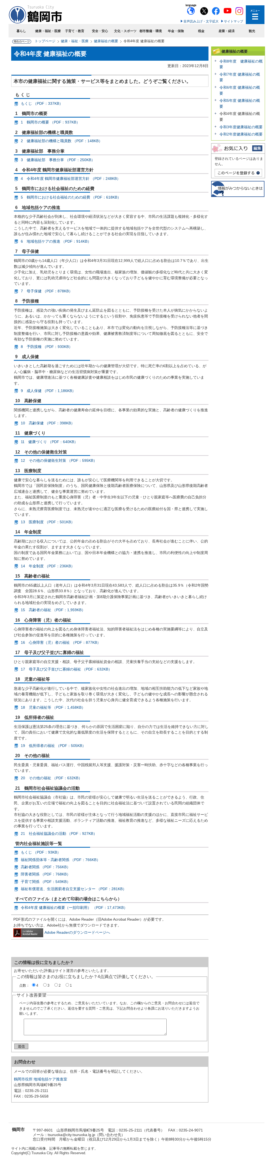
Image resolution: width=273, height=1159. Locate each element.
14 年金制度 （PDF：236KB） (48, 566)
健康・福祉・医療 (48, 31)
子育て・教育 (74, 31)
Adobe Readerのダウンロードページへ (77, 932)
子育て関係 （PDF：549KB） (45, 881)
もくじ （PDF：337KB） (42, 103)
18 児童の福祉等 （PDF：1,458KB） (53, 707)
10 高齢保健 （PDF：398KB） (48, 423)
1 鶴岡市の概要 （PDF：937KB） (50, 122)
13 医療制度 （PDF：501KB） (48, 522)
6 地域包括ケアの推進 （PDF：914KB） (56, 241)
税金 (201, 31)
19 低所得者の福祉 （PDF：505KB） (53, 745)
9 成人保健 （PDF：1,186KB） (48, 391)
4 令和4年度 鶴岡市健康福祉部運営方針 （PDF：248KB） (71, 178)
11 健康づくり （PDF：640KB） (49, 442)
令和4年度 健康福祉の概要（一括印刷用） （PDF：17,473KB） (74, 907)
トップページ (45, 41)
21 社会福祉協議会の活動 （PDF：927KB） (59, 833)
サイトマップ (233, 21)
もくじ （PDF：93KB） (41, 852)
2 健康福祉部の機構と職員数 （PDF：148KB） (61, 141)
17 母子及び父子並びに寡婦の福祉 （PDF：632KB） (66, 669)
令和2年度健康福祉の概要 (241, 134)
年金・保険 (176, 31)
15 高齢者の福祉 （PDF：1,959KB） (53, 610)
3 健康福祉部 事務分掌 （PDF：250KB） (58, 160)
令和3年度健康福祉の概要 (241, 127)
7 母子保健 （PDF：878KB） (47, 291)
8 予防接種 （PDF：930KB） (47, 346)
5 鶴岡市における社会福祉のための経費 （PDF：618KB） (71, 197)
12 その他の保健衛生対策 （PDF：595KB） (59, 460)
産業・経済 (227, 31)
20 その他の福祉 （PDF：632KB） (51, 778)
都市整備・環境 (150, 31)
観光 (252, 31)
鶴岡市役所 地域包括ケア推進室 (40, 1079)
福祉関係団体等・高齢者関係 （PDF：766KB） (60, 860)
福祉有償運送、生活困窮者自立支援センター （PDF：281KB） (73, 889)
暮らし (21, 31)
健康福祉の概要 (106, 41)
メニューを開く (255, 14)
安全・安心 (100, 31)
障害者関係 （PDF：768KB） (45, 874)
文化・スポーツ (125, 31)
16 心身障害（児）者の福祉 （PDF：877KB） (61, 642)
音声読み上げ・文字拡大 (201, 21)
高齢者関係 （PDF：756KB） (45, 867)
